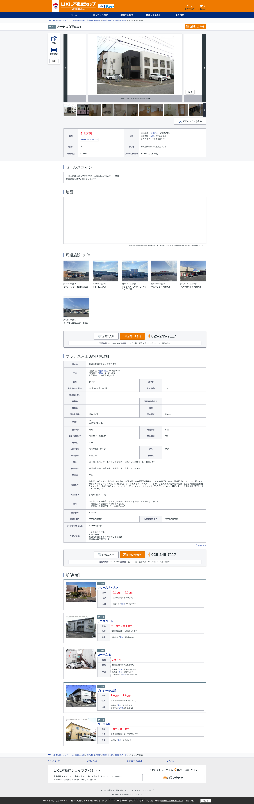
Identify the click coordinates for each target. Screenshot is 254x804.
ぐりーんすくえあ (108, 587)
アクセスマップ (54, 761)
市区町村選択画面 (94, 20)
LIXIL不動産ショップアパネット (77, 770)
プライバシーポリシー (133, 790)
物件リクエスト (153, 15)
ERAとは (170, 761)
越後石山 (154, 133)
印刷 (54, 61)
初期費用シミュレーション (89, 139)
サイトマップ (148, 790)
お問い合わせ (197, 26)
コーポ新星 (104, 724)
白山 (120, 672)
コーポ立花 (104, 654)
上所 (120, 669)
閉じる (205, 801)
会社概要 (180, 15)
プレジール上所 (106, 690)
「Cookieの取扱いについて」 (171, 801)
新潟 (152, 136)
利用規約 (119, 790)
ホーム (74, 15)
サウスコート (105, 621)
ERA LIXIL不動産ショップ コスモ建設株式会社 (66, 20)
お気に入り (108, 336)
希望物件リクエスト (134, 761)
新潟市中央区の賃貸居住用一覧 (114, 20)
